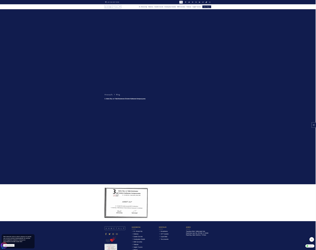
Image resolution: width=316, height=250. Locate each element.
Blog (118, 94)
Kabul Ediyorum (9, 245)
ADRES (188, 227)
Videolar (188, 6)
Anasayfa (109, 94)
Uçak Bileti (164, 236)
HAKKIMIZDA (136, 227)
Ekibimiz (150, 6)
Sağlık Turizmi (196, 6)
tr (181, 2)
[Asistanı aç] (311, 239)
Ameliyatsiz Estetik (170, 6)
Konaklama (164, 231)
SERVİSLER (162, 227)
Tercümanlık (164, 239)
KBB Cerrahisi (181, 6)
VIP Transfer (165, 234)
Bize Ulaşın (207, 7)
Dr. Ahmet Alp (143, 6)
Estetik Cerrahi (158, 6)
